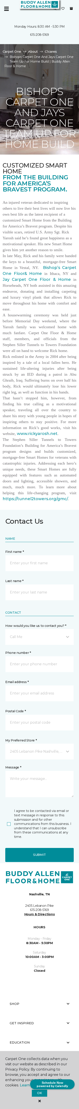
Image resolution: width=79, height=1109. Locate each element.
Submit (39, 855)
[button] (55, 9)
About (33, 52)
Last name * (14, 580)
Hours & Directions (39, 914)
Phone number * (18, 652)
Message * (13, 767)
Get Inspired (22, 1023)
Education (20, 1042)
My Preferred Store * (21, 740)
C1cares (51, 52)
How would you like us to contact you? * (35, 625)
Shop (14, 1004)
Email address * (17, 681)
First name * (14, 551)
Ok (39, 1093)
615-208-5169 (39, 35)
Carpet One (12, 52)
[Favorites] (63, 9)
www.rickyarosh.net (37, 433)
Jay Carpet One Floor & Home (37, 279)
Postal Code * (15, 711)
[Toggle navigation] (6, 9)
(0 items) (71, 8)
